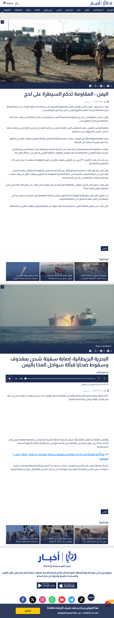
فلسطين (69, 10)
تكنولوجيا (7, 10)
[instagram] (42, 599)
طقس (59, 10)
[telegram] (71, 599)
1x (16, 378)
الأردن (86, 10)
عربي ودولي (48, 10)
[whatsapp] (52, 599)
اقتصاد (37, 10)
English (10, 3)
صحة (78, 10)
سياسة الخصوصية (65, 613)
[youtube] (61, 599)
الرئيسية (110, 10)
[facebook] (22, 599)
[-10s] (98, 378)
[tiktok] (81, 599)
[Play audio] (9, 378)
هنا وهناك (18, 10)
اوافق (28, 610)
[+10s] (104, 378)
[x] (32, 599)
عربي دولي (87, 102)
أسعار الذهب (98, 10)
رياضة (28, 10)
